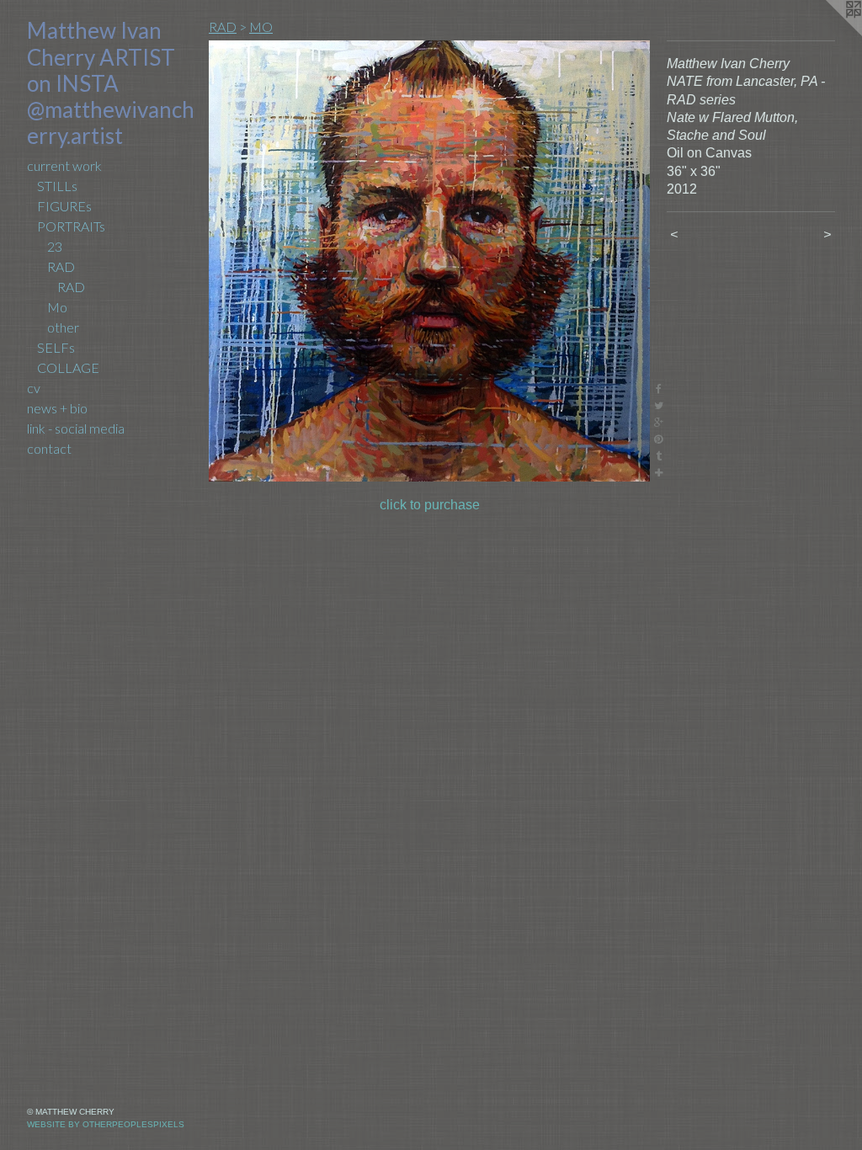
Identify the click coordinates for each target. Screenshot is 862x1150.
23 (54, 246)
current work (64, 165)
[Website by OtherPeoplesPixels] (828, 33)
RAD (61, 266)
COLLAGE (68, 367)
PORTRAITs (71, 226)
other (63, 327)
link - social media (76, 428)
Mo (57, 307)
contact (49, 448)
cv (33, 388)
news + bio (57, 408)
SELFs (56, 347)
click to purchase (430, 505)
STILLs (57, 186)
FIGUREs (64, 206)
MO (261, 27)
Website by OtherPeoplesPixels (105, 1124)
